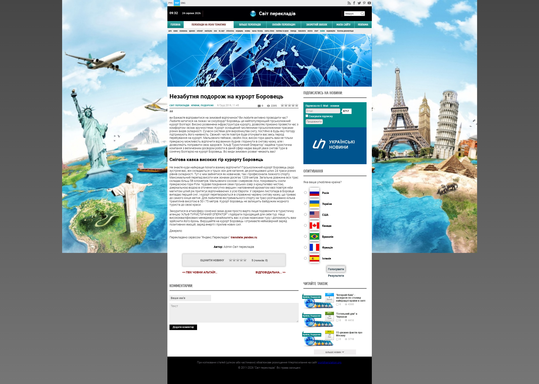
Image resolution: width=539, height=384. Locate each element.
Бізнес (175, 31)
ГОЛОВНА (175, 24)
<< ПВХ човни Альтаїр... (199, 272)
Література (230, 31)
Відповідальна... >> (271, 272)
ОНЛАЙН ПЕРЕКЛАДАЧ (283, 24)
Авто (170, 31)
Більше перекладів (250, 24)
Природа (293, 31)
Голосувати (336, 269)
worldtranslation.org (329, 362)
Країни (322, 31)
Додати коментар (183, 327)
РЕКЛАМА (363, 24)
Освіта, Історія (269, 31)
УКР (177, 2)
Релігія (310, 31)
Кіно (215, 31)
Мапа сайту (343, 24)
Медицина (239, 31)
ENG (183, 2)
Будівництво (331, 31)
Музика (247, 31)
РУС (170, 2)
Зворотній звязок (316, 24)
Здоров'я (192, 31)
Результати (336, 276)
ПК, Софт (221, 31)
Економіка (183, 31)
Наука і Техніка (257, 31)
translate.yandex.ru (244, 237)
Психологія (302, 31)
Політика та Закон (282, 31)
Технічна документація (345, 31)
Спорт (316, 31)
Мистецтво (208, 31)
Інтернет (200, 31)
